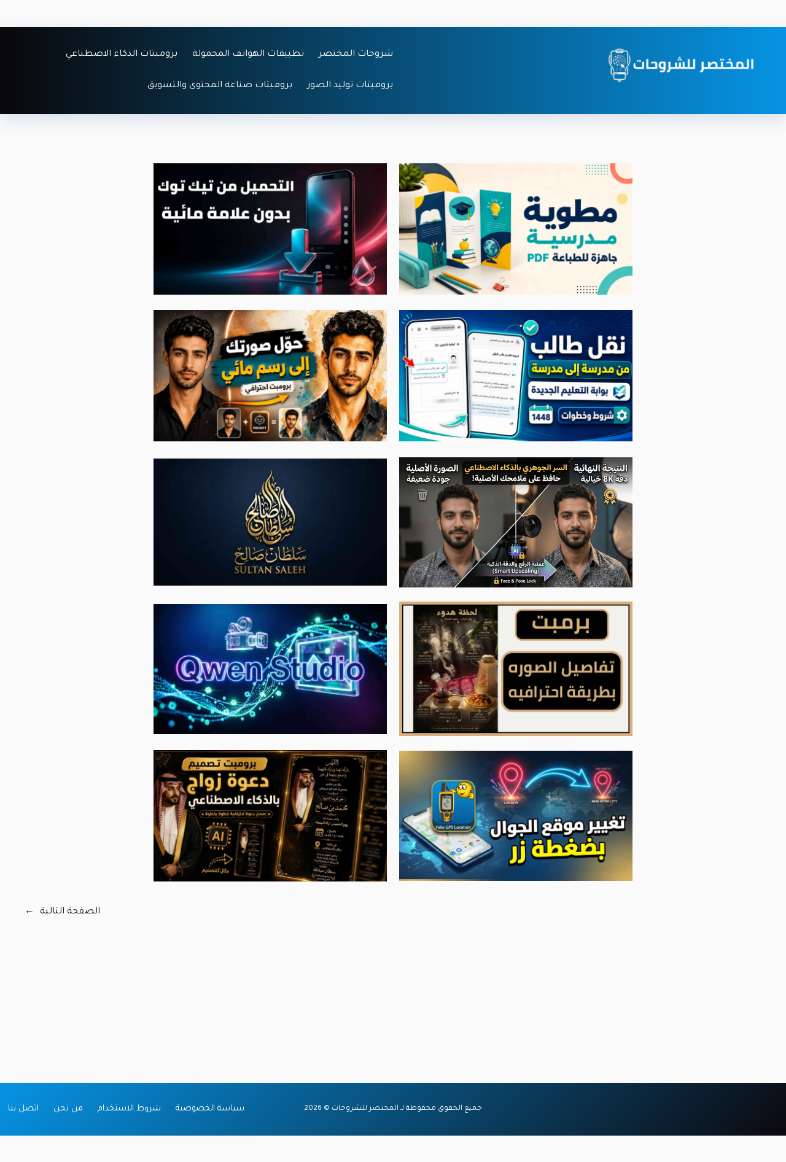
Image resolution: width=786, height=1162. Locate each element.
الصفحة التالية (62, 912)
